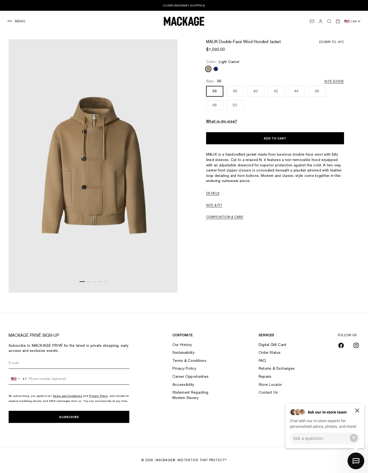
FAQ (262, 360)
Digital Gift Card (272, 344)
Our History (182, 344)
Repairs (265, 376)
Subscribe (69, 417)
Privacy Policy (98, 396)
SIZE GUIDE (334, 81)
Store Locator (270, 384)
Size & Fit (214, 205)
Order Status (269, 352)
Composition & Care (224, 217)
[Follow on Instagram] (356, 345)
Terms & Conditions (189, 360)
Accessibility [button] (183, 384)
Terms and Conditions (67, 396)
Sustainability (183, 352)
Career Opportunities (190, 376)
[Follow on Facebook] (341, 345)
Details (213, 193)
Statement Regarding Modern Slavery (190, 395)
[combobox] (18, 379)
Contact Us (268, 392)
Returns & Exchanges (277, 368)
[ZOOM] (167, 282)
